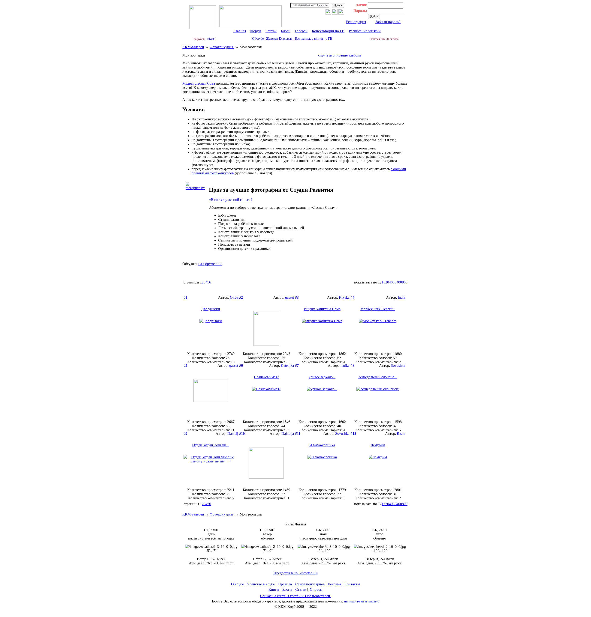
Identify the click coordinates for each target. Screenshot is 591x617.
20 (387, 282)
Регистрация (356, 22)
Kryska (344, 297)
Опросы (316, 589)
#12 (353, 433)
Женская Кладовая (279, 38)
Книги (273, 589)
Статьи (271, 31)
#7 (297, 365)
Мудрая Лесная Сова (199, 83)
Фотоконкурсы (222, 47)
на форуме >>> (210, 264)
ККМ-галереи (193, 47)
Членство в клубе (261, 584)
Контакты (352, 584)
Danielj (232, 433)
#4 (352, 297)
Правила (285, 584)
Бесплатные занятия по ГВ (313, 38)
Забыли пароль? (388, 22)
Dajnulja (287, 433)
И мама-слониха (322, 445)
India (401, 297)
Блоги (285, 31)
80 (394, 282)
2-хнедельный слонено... (377, 377)
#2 (241, 297)
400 (399, 282)
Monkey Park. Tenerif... (377, 309)
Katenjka (287, 365)
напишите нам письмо (361, 601)
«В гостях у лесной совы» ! (230, 200)
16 (383, 282)
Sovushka (398, 365)
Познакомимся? (266, 377)
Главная (239, 31)
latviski (211, 39)
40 (391, 282)
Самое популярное (310, 584)
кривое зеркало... (322, 377)
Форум (255, 31)
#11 (297, 433)
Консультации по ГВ (328, 31)
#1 (185, 297)
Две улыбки (210, 309)
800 (404, 282)
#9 (185, 433)
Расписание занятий (365, 31)
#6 (241, 365)
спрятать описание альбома (339, 55)
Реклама (334, 584)
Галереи (301, 31)
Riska (401, 433)
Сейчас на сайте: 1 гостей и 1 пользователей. (295, 596)
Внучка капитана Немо (322, 309)
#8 (352, 365)
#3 (297, 297)
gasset (289, 297)
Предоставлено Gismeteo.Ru (296, 573)
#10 (242, 433)
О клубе (237, 584)
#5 (185, 365)
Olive (234, 297)
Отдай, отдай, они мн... (210, 445)
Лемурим (378, 445)
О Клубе (258, 38)
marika (345, 365)
